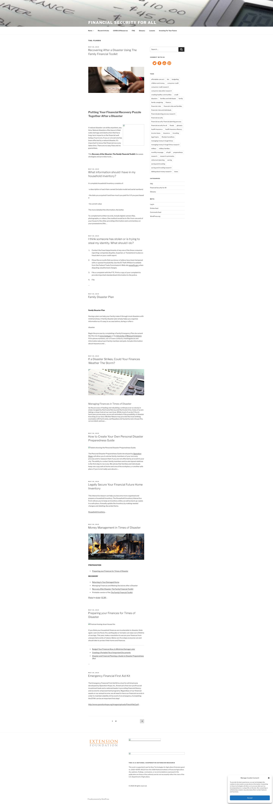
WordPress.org (155, 216)
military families (164, 148)
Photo (90, 598)
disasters (154, 98)
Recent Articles (103, 30)
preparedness (178, 152)
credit (176, 95)
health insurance (157, 129)
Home (90, 30)
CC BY (103, 598)
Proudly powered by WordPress (98, 799)
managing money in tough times (162, 141)
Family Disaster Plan (101, 297)
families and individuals (168, 98)
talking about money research (161, 171)
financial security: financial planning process (166, 121)
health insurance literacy (173, 129)
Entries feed (154, 208)
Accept (250, 798)
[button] (269, 778)
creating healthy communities (161, 95)
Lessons (152, 30)
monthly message (157, 152)
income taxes (155, 133)
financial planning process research (163, 114)
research (154, 156)
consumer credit (173, 83)
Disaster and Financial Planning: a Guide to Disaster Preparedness (118, 656)
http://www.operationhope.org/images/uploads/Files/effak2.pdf (113, 704)
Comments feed (155, 212)
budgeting (175, 79)
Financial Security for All (122, 22)
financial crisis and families (173, 106)
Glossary (142, 30)
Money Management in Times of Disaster (114, 527)
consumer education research (161, 91)
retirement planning (158, 160)
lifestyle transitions (168, 137)
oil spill (168, 152)
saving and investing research (161, 168)
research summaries (167, 156)
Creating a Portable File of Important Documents (111, 653)
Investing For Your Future (168, 30)
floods (172, 125)
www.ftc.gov (134, 265)
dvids (98, 598)
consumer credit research (160, 87)
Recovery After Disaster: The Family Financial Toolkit (112, 589)
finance (168, 102)
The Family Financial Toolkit (122, 592)
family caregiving (157, 102)
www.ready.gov (105, 336)
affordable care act (157, 79)
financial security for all (159, 125)
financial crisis (156, 106)
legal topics (155, 137)
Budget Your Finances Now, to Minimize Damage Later (113, 649)
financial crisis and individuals (161, 110)
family (181, 98)
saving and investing (158, 164)
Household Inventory (96, 512)
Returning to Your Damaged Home (105, 582)
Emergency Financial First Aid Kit (109, 675)
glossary (179, 125)
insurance (166, 133)
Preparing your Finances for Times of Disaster (110, 571)
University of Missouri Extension (129, 336)
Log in (152, 204)
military (153, 148)
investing (176, 133)
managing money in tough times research (165, 145)
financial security (157, 118)
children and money (158, 83)
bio (168, 79)
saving (169, 160)
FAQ (133, 30)
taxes (176, 171)
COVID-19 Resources (120, 30)
